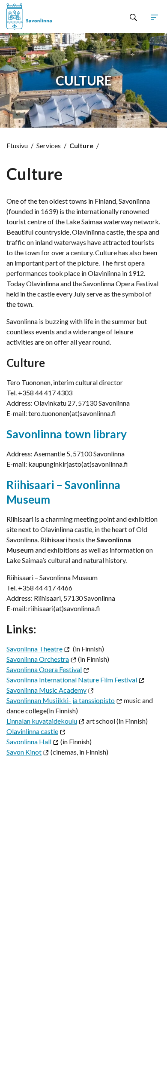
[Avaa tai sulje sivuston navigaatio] (154, 16)
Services (48, 145)
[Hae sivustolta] (133, 16)
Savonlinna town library (66, 434)
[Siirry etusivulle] (37, 16)
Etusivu (17, 145)
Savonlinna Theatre (34, 649)
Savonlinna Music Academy (46, 690)
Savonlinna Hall (28, 741)
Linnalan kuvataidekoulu (41, 721)
